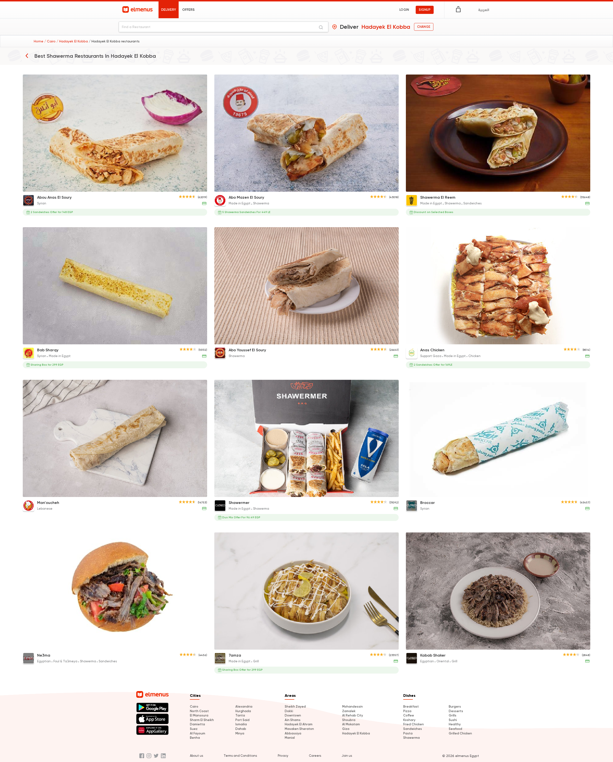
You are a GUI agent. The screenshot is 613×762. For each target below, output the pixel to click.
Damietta (197, 724)
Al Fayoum (197, 733)
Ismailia (241, 724)
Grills (452, 715)
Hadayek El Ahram (298, 724)
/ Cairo (50, 41)
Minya (239, 733)
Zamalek (349, 711)
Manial (290, 737)
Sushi (453, 720)
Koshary (409, 720)
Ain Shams (293, 720)
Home (39, 41)
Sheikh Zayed (295, 706)
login (404, 10)
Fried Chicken (413, 724)
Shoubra (348, 720)
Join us (347, 755)
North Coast (199, 711)
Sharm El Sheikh (202, 720)
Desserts (456, 711)
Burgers (455, 706)
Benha (195, 737)
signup (425, 10)
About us (196, 755)
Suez (194, 729)
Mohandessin (352, 706)
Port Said (242, 720)
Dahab (240, 729)
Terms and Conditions (240, 755)
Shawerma (411, 737)
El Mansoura (199, 715)
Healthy (455, 724)
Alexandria (243, 706)
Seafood (455, 729)
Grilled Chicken (460, 733)
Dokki (289, 711)
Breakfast (411, 706)
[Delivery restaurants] (26, 55)
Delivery (168, 10)
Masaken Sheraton (299, 729)
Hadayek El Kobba (356, 733)
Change (423, 27)
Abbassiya (293, 733)
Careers (315, 755)
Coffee (408, 715)
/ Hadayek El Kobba (73, 41)
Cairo (194, 706)
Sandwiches (412, 729)
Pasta (408, 733)
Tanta (240, 715)
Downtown (293, 715)
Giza (345, 729)
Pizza (407, 711)
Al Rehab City (352, 715)
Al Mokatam (351, 724)
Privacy (283, 755)
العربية (483, 10)
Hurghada (243, 711)
